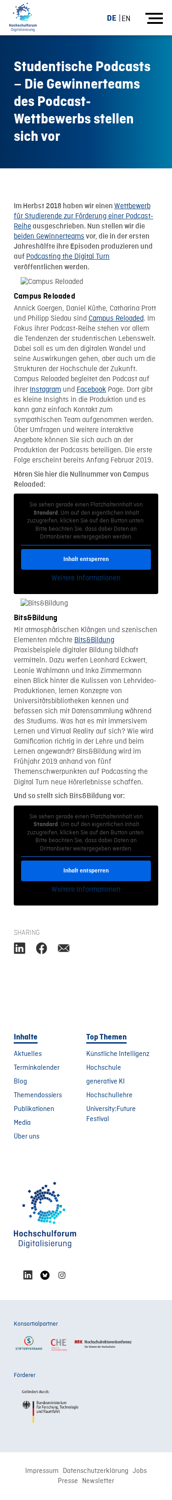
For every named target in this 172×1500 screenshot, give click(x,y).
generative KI (105, 1081)
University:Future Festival (111, 1114)
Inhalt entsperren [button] (86, 559)
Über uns (26, 1136)
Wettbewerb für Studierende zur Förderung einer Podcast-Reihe (83, 216)
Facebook (91, 389)
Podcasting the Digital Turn (68, 256)
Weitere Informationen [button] (86, 578)
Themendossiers (38, 1095)
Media (22, 1123)
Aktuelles (28, 1054)
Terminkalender (37, 1067)
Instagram (45, 389)
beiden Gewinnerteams (49, 236)
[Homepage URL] (23, 17)
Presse (68, 1481)
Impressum (42, 1471)
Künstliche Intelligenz (118, 1054)
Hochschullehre (109, 1095)
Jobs (140, 1471)
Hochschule (103, 1067)
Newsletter (98, 1481)
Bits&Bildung (94, 640)
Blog (20, 1081)
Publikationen (34, 1109)
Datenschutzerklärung (95, 1471)
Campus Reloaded (116, 318)
